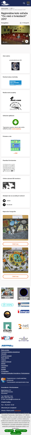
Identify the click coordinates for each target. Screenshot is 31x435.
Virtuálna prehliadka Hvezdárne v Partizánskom (15, 373)
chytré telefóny (16, 129)
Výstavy (3, 360)
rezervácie (17, 410)
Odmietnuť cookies (21, 430)
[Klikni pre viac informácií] (9, 168)
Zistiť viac (15, 244)
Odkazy (3, 367)
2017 (11, 8)
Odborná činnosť (6, 361)
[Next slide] (30, 35)
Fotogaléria (4, 365)
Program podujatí (6, 356)
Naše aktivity (5, 358)
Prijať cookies (9, 430)
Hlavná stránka (4, 8)
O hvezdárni (5, 371)
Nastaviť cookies (16, 433)
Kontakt (3, 369)
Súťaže (3, 363)
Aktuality (3, 354)
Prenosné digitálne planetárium (10, 352)
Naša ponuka (5, 350)
